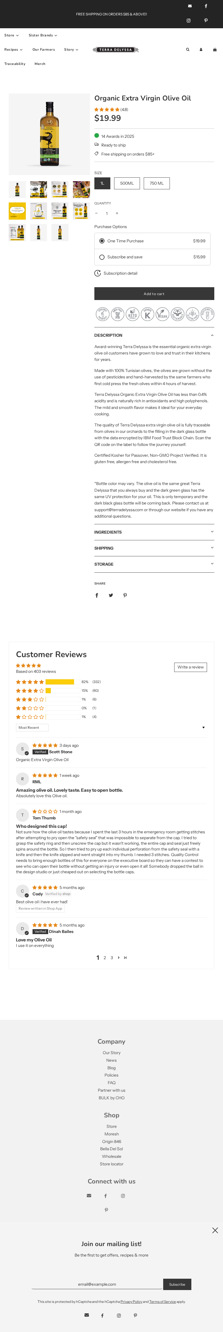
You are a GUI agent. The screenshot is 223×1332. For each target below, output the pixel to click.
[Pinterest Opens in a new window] (206, 20)
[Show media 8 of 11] (81, 211)
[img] (45, 745)
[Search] (188, 50)
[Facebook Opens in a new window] (110, 1196)
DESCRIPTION (108, 335)
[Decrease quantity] (96, 213)
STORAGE (104, 564)
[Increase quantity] (117, 213)
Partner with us (111, 1090)
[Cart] (215, 50)
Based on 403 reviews (36, 671)
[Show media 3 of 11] (60, 189)
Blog (111, 1067)
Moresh (112, 1134)
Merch (40, 63)
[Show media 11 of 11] (60, 232)
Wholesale (111, 1156)
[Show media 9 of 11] (17, 232)
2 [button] (105, 957)
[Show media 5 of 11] (17, 211)
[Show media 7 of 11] (60, 211)
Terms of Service (162, 1301)
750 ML (157, 183)
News (111, 1060)
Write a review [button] (190, 667)
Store (112, 1126)
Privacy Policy (131, 1301)
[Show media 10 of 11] (38, 232)
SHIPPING (104, 548)
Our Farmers (44, 49)
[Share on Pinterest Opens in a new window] (125, 595)
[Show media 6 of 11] (38, 211)
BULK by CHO (112, 1097)
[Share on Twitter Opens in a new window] (111, 595)
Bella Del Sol (111, 1148)
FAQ (112, 1082)
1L (102, 183)
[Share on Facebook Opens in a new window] (96, 595)
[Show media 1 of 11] (17, 189)
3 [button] (112, 957)
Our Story (112, 1052)
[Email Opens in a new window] (94, 1196)
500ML (127, 183)
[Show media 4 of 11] (81, 189)
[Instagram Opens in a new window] (188, 20)
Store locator (111, 1164)
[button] (106, 109)
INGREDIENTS (108, 532)
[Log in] (201, 50)
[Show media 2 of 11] (38, 189)
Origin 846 (111, 1141)
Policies (111, 1075)
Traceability (14, 63)
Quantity (102, 203)
